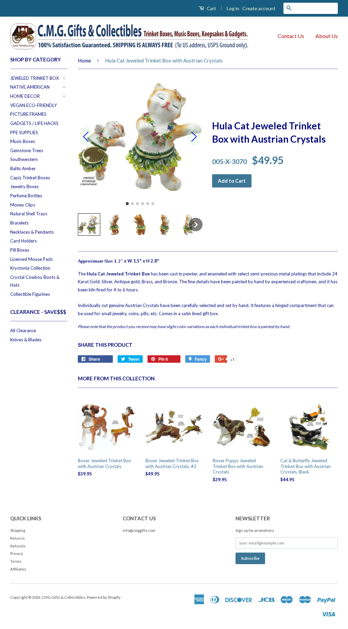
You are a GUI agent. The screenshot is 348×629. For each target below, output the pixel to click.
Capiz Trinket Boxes (30, 177)
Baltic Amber (23, 168)
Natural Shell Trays (28, 213)
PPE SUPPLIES (24, 132)
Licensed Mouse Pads (31, 259)
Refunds (17, 546)
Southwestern (24, 159)
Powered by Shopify (104, 597)
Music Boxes (22, 141)
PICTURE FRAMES (28, 114)
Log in (233, 8)
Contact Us (291, 36)
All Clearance (23, 330)
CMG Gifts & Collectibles (63, 597)
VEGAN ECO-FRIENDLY (33, 105)
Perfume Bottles (26, 195)
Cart (211, 8)
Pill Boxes (19, 250)
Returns (17, 538)
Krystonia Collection (30, 268)
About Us (326, 36)
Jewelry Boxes (24, 186)
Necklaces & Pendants (32, 232)
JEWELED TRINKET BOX (34, 78)
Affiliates (18, 569)
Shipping (17, 530)
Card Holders (23, 241)
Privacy (16, 553)
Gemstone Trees (26, 150)
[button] (89, 224)
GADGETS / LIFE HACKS (34, 123)
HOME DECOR (25, 96)
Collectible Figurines (30, 294)
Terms (15, 561)
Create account (259, 8)
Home (84, 60)
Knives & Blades (25, 339)
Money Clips (22, 205)
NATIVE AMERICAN (30, 87)
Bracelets (19, 223)
